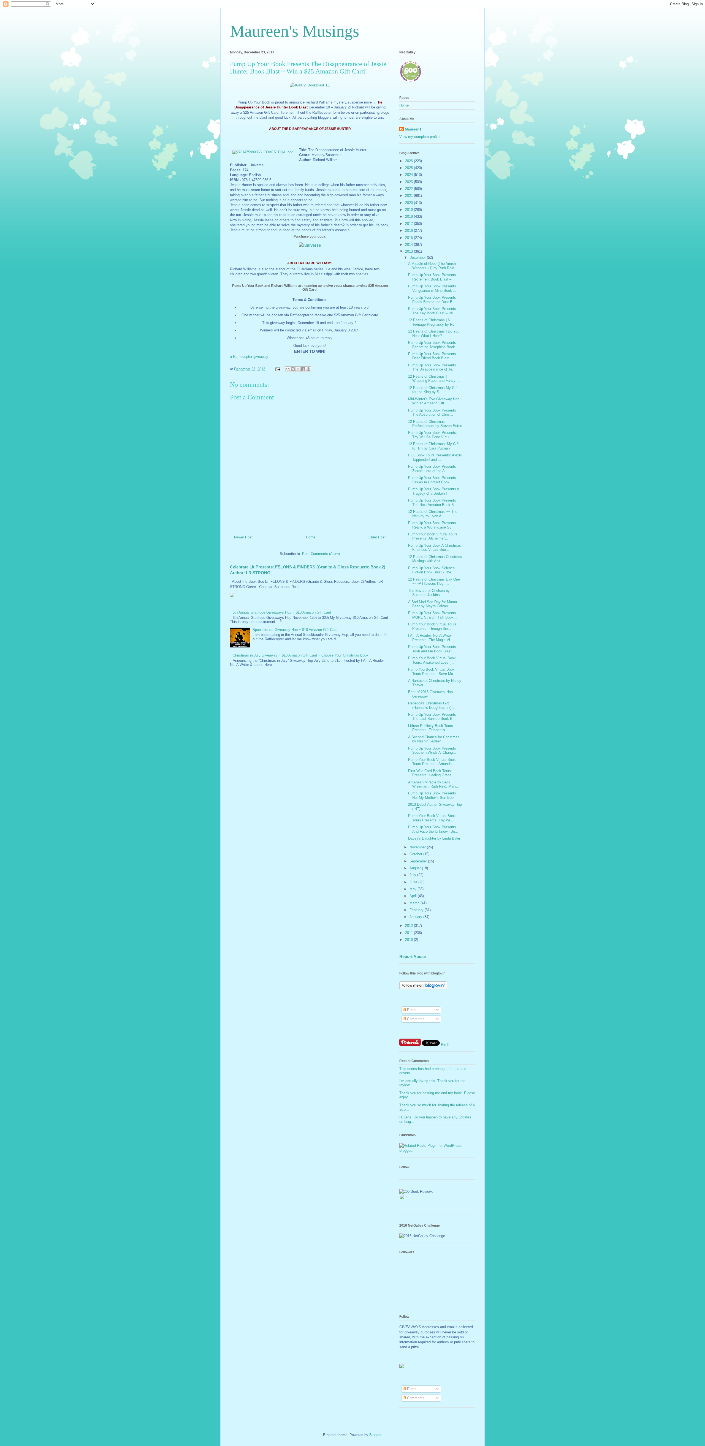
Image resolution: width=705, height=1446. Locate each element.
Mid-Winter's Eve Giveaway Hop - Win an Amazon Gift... (435, 401)
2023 (409, 182)
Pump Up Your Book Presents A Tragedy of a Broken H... (433, 491)
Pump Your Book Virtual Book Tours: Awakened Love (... (432, 660)
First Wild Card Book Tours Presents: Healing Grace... (431, 773)
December (418, 257)
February (417, 910)
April (414, 896)
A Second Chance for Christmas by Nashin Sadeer (433, 739)
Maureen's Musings (294, 31)
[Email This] (287, 369)
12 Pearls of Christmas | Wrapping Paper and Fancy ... (434, 378)
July (413, 875)
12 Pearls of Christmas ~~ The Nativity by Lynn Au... (432, 514)
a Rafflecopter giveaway (249, 357)
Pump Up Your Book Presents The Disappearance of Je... (432, 367)
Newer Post (243, 537)
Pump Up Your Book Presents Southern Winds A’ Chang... (432, 750)
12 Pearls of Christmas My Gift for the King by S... (433, 390)
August (416, 868)
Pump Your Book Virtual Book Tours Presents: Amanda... (432, 762)
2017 (409, 224)
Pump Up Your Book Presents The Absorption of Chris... (432, 412)
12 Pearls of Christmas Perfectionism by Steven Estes (435, 424)
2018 (409, 216)
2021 (409, 196)
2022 (409, 189)
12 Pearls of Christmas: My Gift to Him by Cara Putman (433, 446)
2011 (409, 933)
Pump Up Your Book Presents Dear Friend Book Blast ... (432, 356)
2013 (409, 251)
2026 (409, 161)
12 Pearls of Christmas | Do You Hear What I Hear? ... (433, 333)
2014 (409, 245)
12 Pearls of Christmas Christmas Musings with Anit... (435, 559)
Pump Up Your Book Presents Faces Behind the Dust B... (432, 299)
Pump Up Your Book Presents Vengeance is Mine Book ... (432, 288)
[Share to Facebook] (303, 369)
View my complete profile (419, 137)
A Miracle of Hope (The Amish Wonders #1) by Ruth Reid (432, 266)
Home (310, 537)
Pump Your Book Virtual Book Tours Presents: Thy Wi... (432, 818)
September (419, 861)
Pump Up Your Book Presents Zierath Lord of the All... (432, 468)
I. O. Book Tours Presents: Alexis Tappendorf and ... (435, 457)
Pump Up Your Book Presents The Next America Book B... (432, 502)
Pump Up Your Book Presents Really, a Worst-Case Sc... (432, 525)
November (418, 847)
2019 (409, 210)
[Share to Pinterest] (308, 369)
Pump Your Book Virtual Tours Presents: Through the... (432, 626)
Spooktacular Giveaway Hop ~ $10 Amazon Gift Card (295, 630)
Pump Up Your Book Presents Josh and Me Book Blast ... (432, 649)
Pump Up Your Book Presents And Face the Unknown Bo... (433, 829)
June (414, 882)
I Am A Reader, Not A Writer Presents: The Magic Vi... (430, 637)
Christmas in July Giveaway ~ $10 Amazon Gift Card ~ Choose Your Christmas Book (300, 655)
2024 (409, 175)
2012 (409, 926)
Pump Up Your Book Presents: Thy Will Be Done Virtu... (432, 435)
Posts (411, 1010)
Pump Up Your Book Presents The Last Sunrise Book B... (432, 716)
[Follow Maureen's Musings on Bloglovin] (423, 988)
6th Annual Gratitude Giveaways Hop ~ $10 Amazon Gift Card (282, 612)
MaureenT (413, 129)
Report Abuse (412, 956)
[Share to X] (298, 369)
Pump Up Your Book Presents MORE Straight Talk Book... (432, 615)
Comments (415, 1019)
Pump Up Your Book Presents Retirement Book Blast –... (432, 277)
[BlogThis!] (292, 369)
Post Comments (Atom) (321, 554)
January (416, 917)
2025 (409, 168)
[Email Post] (277, 369)
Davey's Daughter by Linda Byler (434, 838)
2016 (409, 230)
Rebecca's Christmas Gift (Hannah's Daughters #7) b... (433, 705)
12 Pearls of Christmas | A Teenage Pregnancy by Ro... (433, 322)
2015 (409, 238)
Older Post (377, 537)
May (413, 889)
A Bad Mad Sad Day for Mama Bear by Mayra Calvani (432, 604)
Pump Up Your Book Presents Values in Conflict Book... (432, 480)
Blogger (375, 1435)
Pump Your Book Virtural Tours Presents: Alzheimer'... (432, 536)
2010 (409, 940)
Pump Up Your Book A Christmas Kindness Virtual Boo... (434, 547)
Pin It (445, 1044)
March (415, 903)
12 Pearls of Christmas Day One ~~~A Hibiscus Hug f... (434, 581)
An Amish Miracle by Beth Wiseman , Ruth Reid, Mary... (433, 784)
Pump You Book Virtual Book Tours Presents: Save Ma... (432, 671)
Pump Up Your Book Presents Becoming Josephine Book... (433, 345)
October (416, 854)
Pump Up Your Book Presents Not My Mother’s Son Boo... (432, 795)
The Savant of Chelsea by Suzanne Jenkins (429, 593)
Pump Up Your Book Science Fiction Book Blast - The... (431, 570)
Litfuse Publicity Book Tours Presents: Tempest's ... (430, 728)
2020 (409, 203)
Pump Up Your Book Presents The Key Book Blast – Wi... (432, 311)
